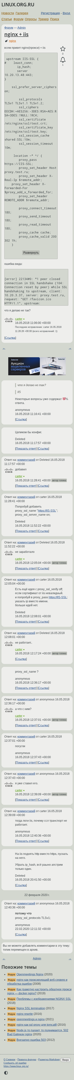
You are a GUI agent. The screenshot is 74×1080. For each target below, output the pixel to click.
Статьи (6, 19)
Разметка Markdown (49, 1059)
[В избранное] (63, 49)
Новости (7, 13)
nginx (12, 40)
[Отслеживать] (63, 60)
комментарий (26, 459)
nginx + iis (16, 34)
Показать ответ (26, 448)
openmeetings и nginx (31, 1019)
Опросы (31, 19)
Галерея (22, 13)
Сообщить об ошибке (15, 1063)
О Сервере (9, 1059)
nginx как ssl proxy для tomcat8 (37, 1024)
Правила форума (26, 1059)
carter (18, 318)
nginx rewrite (25, 1013)
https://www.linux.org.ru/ (16, 1066)
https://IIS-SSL (47, 510)
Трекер (43, 19)
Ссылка (10, 337)
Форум (18, 19)
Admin (21, 27)
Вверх (65, 1060)
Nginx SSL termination (31, 1008)
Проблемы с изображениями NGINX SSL (44, 998)
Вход (66, 13)
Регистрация (50, 13)
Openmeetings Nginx (30, 974)
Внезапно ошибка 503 (31, 1039)
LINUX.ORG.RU (17, 4)
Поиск (54, 19)
